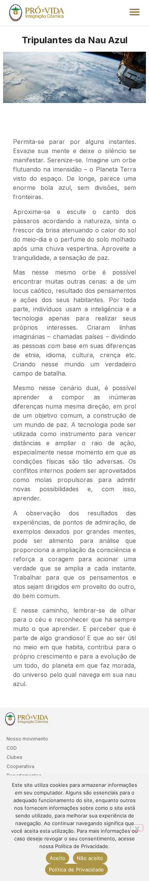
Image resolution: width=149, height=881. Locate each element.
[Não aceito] (136, 827)
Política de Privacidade (76, 869)
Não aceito (90, 858)
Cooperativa (20, 766)
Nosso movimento (27, 739)
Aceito (58, 858)
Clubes (14, 757)
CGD (11, 748)
